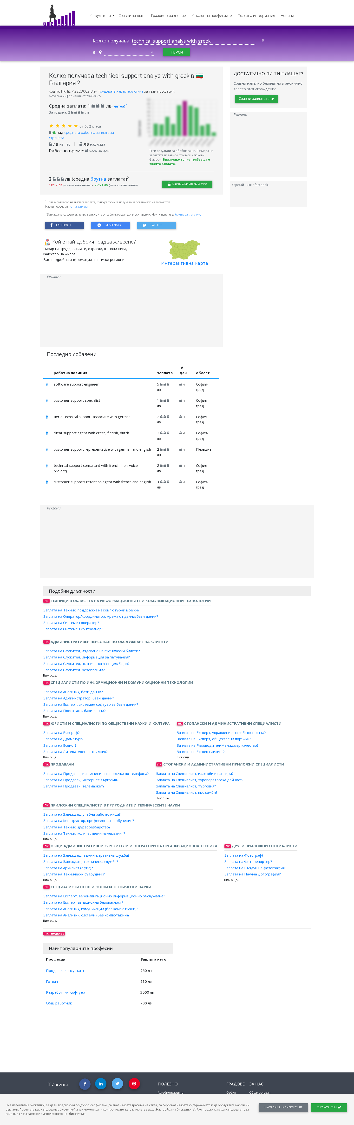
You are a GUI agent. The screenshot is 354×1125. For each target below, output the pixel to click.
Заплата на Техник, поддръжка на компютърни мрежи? (91, 609)
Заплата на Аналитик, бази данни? (73, 691)
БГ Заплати (58, 1084)
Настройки (283, 1107)
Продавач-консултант (65, 970)
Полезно (168, 1084)
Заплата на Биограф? (61, 732)
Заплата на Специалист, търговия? (186, 786)
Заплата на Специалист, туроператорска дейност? (199, 779)
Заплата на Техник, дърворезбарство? (77, 826)
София (231, 1093)
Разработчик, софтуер (65, 992)
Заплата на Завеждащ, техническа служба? (80, 861)
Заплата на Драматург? (63, 738)
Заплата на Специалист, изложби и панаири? (195, 773)
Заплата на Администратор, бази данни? (78, 698)
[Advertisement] (131, 313)
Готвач (52, 981)
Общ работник (59, 1003)
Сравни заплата (131, 15)
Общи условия (259, 1093)
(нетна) (120, 106)
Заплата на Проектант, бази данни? (74, 710)
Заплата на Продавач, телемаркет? (74, 786)
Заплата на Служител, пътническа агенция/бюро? (86, 663)
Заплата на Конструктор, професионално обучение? (88, 820)
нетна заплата (78, 206)
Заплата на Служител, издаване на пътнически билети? (91, 650)
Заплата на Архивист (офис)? (68, 867)
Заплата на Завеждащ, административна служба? (86, 855)
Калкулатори (101, 15)
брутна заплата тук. (188, 214)
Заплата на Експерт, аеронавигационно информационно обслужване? (104, 896)
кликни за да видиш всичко (189, 183)
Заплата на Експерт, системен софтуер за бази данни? (90, 704)
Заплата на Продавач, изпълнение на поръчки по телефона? (96, 773)
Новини (287, 15)
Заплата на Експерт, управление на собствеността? (221, 732)
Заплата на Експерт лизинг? (201, 751)
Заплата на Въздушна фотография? (255, 867)
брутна (98, 179)
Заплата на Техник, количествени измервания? (84, 833)
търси (176, 52)
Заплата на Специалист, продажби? (186, 792)
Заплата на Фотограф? (243, 855)
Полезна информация (256, 15)
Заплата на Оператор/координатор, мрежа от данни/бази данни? (100, 616)
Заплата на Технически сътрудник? (74, 874)
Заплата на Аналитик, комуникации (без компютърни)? (90, 908)
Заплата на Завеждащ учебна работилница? (82, 814)
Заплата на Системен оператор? (71, 622)
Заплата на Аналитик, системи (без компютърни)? (86, 915)
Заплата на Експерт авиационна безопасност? (83, 902)
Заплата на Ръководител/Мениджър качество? (218, 745)
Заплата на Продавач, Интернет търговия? (80, 779)
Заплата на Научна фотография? (252, 874)
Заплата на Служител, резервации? (74, 669)
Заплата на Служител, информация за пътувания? (86, 657)
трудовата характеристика (121, 91)
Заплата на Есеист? (60, 745)
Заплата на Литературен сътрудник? (75, 751)
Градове (235, 1084)
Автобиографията (171, 1093)
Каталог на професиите (212, 15)
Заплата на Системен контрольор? (73, 628)
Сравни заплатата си (256, 98)
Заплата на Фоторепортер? (248, 861)
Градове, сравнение (168, 15)
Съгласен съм (327, 1107)
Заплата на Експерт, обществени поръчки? (214, 738)
